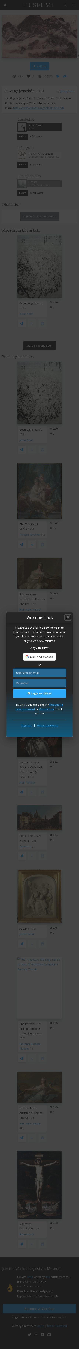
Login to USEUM (40, 693)
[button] (39, 657)
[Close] (68, 617)
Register (26, 725)
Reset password (47, 725)
